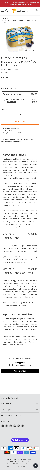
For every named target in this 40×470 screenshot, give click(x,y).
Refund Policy (27, 461)
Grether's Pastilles (11, 69)
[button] (35, 465)
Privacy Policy (26, 459)
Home (3, 18)
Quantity (4, 109)
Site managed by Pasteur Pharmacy (20, 466)
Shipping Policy (14, 461)
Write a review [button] (20, 371)
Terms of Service (13, 459)
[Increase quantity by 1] (20, 114)
